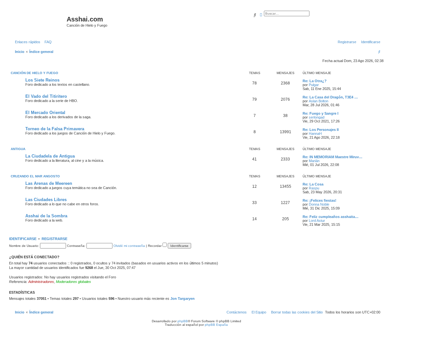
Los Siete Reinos (42, 80)
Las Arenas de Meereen (48, 183)
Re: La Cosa (313, 184)
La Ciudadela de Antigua (50, 156)
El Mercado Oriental (45, 112)
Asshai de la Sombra (46, 215)
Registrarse (54, 239)
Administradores (41, 282)
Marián (314, 161)
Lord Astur (317, 221)
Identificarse (22, 239)
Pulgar (314, 85)
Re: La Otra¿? (315, 81)
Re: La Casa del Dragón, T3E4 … (330, 97)
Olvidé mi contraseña (129, 246)
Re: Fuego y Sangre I (320, 113)
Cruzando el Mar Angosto (35, 176)
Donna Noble (319, 204)
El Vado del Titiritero (46, 96)
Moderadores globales (73, 282)
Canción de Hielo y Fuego (34, 73)
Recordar (155, 246)
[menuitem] (47, 42)
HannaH (315, 133)
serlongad (316, 117)
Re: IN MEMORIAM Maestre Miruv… (332, 157)
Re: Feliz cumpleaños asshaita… (331, 217)
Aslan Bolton (318, 101)
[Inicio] (39, 21)
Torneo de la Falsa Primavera (54, 128)
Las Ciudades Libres (46, 199)
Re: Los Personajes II (321, 130)
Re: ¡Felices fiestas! (319, 200)
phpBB (182, 321)
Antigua (18, 149)
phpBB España (216, 324)
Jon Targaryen (182, 298)
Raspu (314, 188)
